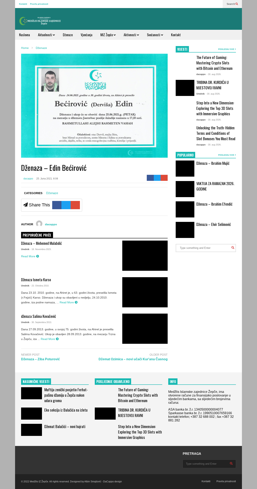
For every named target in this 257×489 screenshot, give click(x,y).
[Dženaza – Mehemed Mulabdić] (145, 256)
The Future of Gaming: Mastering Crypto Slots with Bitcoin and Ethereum (214, 63)
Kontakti (23, 4)
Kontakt (176, 34)
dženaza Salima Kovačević (38, 316)
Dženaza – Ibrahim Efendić (214, 204)
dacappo (28, 178)
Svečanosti (154, 34)
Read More (28, 256)
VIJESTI (182, 49)
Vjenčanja (86, 34)
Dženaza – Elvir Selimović (213, 224)
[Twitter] (157, 178)
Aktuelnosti (45, 34)
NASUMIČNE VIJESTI (36, 381)
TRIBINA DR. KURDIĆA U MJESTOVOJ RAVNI (212, 84)
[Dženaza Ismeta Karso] (145, 292)
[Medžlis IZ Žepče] (40, 21)
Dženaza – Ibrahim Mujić (212, 163)
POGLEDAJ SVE (226, 49)
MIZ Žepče (107, 34)
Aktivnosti (130, 34)
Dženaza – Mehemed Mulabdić (41, 243)
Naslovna (24, 34)
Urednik (25, 249)
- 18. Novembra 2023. (40, 249)
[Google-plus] (164, 178)
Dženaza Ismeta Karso (36, 279)
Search (231, 4)
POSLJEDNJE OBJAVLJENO (113, 381)
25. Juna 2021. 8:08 (47, 178)
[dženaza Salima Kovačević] (145, 329)
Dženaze (68, 34)
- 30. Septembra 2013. (41, 322)
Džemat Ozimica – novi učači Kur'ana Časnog (133, 359)
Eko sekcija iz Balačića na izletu (66, 410)
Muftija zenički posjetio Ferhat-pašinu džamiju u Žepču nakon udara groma (66, 395)
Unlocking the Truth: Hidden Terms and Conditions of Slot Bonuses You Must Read (215, 133)
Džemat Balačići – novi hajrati (64, 426)
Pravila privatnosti (39, 4)
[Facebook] (150, 178)
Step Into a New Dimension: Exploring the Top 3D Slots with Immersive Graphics (215, 108)
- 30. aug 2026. (214, 74)
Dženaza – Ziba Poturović (40, 359)
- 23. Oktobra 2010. (39, 285)
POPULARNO (185, 155)
